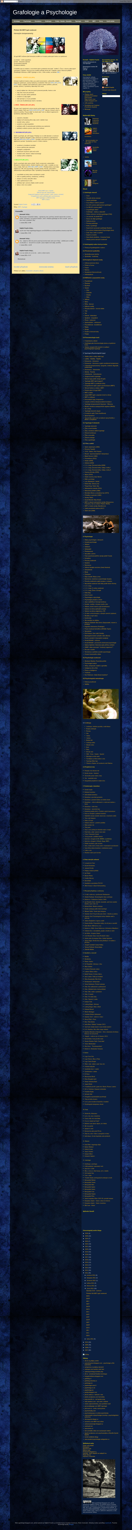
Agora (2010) (89, 474)
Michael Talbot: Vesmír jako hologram (95, 911)
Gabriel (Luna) (89, 1149)
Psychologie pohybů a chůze (93, 599)
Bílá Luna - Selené (90, 1205)
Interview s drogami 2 (91, 841)
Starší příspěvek (71, 267)
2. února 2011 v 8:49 (25, 222)
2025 (87, 1236)
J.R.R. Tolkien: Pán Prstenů (93, 451)
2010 (87, 1342)
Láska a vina (88, 850)
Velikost (87, 299)
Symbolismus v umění (91, 1071)
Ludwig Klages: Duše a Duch (93, 1007)
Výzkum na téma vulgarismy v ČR (95, 611)
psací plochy (92, 254)
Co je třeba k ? (95, 202)
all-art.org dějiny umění (92, 1361)
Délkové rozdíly (89, 306)
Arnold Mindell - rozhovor (92, 640)
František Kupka (89, 1091)
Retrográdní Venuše (90, 1182)
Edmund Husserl (89, 1009)
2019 (87, 1252)
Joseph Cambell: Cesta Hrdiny (94, 945)
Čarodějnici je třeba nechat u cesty (95, 759)
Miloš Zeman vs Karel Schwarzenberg (95, 886)
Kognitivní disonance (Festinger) (94, 626)
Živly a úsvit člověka (91, 428)
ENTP (88, 1306)
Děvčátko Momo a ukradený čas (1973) (97, 493)
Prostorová (92, 251)
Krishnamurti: (92, 981)
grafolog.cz (88, 1378)
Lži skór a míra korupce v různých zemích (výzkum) (100, 613)
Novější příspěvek (21, 267)
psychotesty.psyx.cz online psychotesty (96, 1413)
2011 (86, 1273)
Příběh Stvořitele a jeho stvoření (93, 843)
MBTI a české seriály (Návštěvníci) (95, 506)
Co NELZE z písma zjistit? (94, 207)
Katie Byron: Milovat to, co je (93, 926)
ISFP (34, 110)
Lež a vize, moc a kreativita (92, 1116)
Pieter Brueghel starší (90, 1079)
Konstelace (38, 21)
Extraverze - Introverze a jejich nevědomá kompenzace (101, 363)
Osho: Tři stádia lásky (91, 997)
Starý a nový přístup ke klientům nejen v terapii (98, 829)
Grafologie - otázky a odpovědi (95, 212)
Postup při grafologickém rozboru (95, 247)
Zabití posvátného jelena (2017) (94, 508)
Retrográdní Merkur (90, 1180)
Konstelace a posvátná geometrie (93, 797)
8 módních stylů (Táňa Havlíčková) (95, 413)
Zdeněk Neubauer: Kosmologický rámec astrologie (98, 897)
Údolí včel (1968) (90, 510)
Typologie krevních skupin (92, 411)
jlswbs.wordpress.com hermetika (95, 1397)
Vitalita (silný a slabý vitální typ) (94, 356)
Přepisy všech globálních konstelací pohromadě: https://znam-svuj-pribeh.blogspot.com (91, 97)
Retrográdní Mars (89, 1184)
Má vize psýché (95, 171)
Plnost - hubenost (90, 320)
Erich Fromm (89, 595)
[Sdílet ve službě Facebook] (38, 204)
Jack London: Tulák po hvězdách (94, 976)
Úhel (87, 290)
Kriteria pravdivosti (90, 682)
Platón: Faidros (89, 961)
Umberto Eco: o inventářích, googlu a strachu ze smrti (99, 931)
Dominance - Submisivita (92, 369)
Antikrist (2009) (89, 463)
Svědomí (87, 546)
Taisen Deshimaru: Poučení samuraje (95, 984)
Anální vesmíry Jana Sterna (93, 477)
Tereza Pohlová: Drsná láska (93, 947)
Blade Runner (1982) (91, 456)
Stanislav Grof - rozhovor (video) (94, 1017)
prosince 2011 (91, 1275)
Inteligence (93, 670)
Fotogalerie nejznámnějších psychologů (95, 1096)
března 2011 (91, 1285)
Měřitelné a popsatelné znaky (95, 278)
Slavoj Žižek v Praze (90, 1019)
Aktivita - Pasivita (90, 372)
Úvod (87, 196)
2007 (87, 1350)
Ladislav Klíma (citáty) (91, 971)
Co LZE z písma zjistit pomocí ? (99, 205)
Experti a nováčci (91, 235)
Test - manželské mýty (91, 778)
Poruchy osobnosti (90, 560)
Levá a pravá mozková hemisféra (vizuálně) (97, 1102)
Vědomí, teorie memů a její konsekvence (97, 606)
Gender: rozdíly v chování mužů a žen (96, 604)
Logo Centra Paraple (90, 1061)
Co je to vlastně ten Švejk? (92, 1121)
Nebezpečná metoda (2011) (93, 488)
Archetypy (17, 21)
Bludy (86, 572)
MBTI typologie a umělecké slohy (45, 198)
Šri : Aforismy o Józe (93, 964)
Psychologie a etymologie (92, 597)
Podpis (87, 334)
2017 (87, 1257)
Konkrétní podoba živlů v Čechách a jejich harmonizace (100, 811)
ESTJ (15, 84)
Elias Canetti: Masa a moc (93, 576)
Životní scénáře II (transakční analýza (96, 638)
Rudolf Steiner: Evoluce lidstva (93, 974)
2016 (87, 1259)
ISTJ (59, 83)
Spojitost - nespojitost (91, 318)
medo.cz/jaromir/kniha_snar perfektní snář (98, 1404)
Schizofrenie (88, 569)
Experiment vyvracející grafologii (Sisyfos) (99, 228)
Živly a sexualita (89, 435)
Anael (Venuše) (89, 1151)
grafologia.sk (88, 1383)
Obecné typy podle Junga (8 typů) (95, 379)
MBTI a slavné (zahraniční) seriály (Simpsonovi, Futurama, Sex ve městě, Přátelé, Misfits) (99, 503)
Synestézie (88, 631)
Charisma (88, 574)
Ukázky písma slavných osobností (96, 239)
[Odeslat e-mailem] (32, 204)
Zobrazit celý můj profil (109, 90)
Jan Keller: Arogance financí (92, 933)
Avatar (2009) (89, 460)
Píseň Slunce (87, 1455)
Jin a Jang (88, 408)
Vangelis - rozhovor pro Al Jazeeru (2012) (96, 1036)
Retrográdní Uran (89, 1191)
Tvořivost (87, 672)
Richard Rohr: (94, 906)
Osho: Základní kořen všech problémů (95, 989)
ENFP (36, 167)
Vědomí (87, 544)
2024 (87, 1238)
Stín (87, 733)
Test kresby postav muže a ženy (93, 776)
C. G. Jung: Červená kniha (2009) (95, 465)
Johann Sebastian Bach (91, 1081)
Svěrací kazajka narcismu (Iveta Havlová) (97, 567)
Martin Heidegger (89, 1012)
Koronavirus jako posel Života (93, 1131)
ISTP (42, 110)
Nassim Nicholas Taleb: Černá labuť (94, 1041)
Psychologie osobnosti (93, 657)
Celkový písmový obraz (92, 263)
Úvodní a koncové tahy (92, 331)
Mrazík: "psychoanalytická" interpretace (97, 454)
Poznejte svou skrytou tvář (92, 771)
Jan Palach (87, 873)
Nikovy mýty (86, 1450)
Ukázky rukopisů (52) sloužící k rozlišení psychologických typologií (97, 347)
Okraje (87, 329)
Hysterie (87, 563)
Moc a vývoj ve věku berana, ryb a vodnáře (96, 1171)
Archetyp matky (90, 742)
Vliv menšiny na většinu (92, 620)
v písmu (90, 553)
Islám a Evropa (89, 820)
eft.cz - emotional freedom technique (96, 1374)
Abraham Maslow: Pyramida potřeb (95, 661)
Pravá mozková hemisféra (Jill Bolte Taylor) (98, 629)
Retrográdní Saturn (90, 1189)
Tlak (86, 311)
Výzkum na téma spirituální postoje (95, 609)
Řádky (87, 327)
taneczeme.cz (89, 1428)
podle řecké (96, 909)
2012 (87, 1270)
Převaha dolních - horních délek (94, 308)
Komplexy (88, 558)
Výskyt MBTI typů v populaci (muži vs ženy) (98, 395)
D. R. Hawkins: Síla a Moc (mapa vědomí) (96, 1029)
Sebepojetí (88, 549)
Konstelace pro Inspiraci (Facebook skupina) (92, 106)
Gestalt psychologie (91, 542)
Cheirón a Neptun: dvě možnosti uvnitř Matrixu (99, 763)
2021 (87, 1246)
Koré (87, 747)
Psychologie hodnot (91, 663)
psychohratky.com (90, 1410)
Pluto (87, 749)
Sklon (86, 301)
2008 (87, 1347)
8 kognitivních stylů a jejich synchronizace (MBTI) (100, 385)
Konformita (88, 618)
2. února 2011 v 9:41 (25, 233)
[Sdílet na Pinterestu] (39, 204)
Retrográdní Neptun (90, 1194)
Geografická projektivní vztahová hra (95, 781)
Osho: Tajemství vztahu (91, 999)
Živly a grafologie (90, 440)
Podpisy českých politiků (91, 870)
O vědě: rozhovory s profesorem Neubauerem (97, 894)
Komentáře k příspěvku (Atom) (34, 271)
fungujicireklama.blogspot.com (94, 1376)
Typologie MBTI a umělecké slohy (95, 383)
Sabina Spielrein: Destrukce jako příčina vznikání (99, 645)
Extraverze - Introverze (92, 361)
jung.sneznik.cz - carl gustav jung (95, 1399)
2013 (87, 1267)
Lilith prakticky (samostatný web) (94, 1166)
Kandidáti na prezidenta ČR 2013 (94, 883)
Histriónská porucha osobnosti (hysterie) (96, 121)
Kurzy (101, 21)
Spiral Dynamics (90, 415)
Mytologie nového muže (93, 756)
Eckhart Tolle (88, 1002)
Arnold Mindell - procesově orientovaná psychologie (100, 642)
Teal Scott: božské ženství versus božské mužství (98, 1027)
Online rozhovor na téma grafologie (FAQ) (99, 214)
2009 (87, 1345)
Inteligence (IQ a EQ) (91, 668)
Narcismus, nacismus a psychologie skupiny (98, 579)
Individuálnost (89, 274)
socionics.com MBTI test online (94, 1421)
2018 (87, 1254)
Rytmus (87, 270)
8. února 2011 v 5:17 (25, 255)
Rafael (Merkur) (89, 1147)
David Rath (88, 881)
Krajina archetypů (91, 729)
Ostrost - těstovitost (91, 315)
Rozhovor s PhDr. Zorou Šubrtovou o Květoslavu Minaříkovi (101, 928)
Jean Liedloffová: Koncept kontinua (95, 602)
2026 (87, 1233)
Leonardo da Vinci (90, 863)
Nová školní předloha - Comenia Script (98, 237)
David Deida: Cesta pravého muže (94, 1039)
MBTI (94, 21)
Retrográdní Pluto (89, 1196)
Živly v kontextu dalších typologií (94, 430)
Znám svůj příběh (88, 1445)
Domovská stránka (46, 267)
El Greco (87, 1074)
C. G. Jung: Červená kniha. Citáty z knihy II (98, 470)
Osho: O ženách (89, 994)
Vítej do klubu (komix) (91, 1099)
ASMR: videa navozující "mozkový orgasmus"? (99, 647)
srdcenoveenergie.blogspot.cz (94, 1424)
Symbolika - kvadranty (91, 256)
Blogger (71, 1524)
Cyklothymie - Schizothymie (93, 374)
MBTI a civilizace (90, 397)
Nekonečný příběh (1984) (92, 490)
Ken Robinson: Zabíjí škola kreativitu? (96, 675)
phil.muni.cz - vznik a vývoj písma (95, 1408)
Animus (88, 738)
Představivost (89, 551)
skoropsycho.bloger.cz (91, 1419)
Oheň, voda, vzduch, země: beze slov (95, 1064)
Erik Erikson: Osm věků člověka (94, 633)
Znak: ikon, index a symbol (94, 232)
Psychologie (27, 21)
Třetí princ (88, 827)
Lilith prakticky (89, 103)
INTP (21, 139)
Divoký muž (89, 752)
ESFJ (52, 83)
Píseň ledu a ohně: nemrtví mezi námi (95, 832)
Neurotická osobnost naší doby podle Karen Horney (100, 583)
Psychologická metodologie (94, 678)
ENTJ (28, 139)
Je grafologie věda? (92, 209)
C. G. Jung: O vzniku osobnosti (94, 588)
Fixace (87, 267)
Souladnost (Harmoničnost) (93, 272)
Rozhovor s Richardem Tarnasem (94, 1049)
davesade (22, 214)
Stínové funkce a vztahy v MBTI (94, 388)
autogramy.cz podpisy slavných (94, 1367)
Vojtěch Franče (24, 228)
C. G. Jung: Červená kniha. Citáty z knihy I (98, 467)
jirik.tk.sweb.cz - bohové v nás (94, 1394)
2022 (87, 1244)
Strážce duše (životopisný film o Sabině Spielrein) (98, 938)
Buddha (87, 956)
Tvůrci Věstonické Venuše (92, 834)
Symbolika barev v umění (96, 148)
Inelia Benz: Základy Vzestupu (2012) (95, 1024)
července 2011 (91, 1280)
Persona (88, 731)
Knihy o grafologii (91, 225)
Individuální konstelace (91, 794)
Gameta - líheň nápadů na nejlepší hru (95, 1453)
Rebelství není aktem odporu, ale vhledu (96, 1123)
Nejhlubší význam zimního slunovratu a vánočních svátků (100, 816)
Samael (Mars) (89, 1154)
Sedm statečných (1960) (92, 447)
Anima (88, 736)
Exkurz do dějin (94, 219)
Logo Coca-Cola (89, 1056)
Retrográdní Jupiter (90, 1187)
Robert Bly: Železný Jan (92, 483)
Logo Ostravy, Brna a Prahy (92, 1059)
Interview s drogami (90, 839)
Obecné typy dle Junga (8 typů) (46, 192)
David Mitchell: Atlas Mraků (93, 500)
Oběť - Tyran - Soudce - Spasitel (95, 754)
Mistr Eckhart (88, 966)
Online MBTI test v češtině (45, 191)
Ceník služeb (110, 21)
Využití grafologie (91, 200)
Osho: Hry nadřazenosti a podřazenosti (95, 986)
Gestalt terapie (88, 789)
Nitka (87, 297)
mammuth (108, 1523)
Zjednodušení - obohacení (93, 322)
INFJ (32, 167)
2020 (87, 1249)
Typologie (78, 21)
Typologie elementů (91, 426)
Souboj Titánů (89, 497)
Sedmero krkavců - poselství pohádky (95, 822)
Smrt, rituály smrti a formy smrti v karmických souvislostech (101, 845)
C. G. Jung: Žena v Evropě (93, 590)
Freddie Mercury (89, 878)
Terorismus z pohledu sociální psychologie (97, 652)
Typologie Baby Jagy (92, 761)
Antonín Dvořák (89, 868)
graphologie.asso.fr (90, 1385)
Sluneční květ (87, 1448)
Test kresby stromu (95, 162)
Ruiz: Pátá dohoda (90, 1022)
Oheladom (86, 1447)
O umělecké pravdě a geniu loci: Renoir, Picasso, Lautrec (100, 1086)
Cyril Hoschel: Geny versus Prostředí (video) (97, 936)
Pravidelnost (88, 281)
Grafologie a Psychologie (45, 12)
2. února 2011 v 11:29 (26, 245)
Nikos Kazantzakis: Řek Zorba (93, 979)
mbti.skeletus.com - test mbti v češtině (96, 1401)
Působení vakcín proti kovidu (93, 852)
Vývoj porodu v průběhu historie (94, 836)
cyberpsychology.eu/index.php (94, 1371)
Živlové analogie (90, 437)
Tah (86, 313)
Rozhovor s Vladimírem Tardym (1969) (95, 899)
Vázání (87, 288)
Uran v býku (88, 1175)
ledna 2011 (90, 1339)
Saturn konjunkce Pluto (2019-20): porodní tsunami (99, 1198)
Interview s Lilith (89, 1168)
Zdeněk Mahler (89, 949)
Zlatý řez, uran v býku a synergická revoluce (97, 1133)
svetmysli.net (89, 1426)
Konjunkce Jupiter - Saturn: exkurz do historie (97, 1201)
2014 (87, 1265)
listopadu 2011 (91, 1278)
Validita (87, 157)
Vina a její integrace (90, 818)
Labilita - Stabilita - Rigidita (93, 359)
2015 (87, 1262)
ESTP (38, 110)
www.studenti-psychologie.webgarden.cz (97, 1439)
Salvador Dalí (88, 1094)
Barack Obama (89, 876)
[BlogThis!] (34, 204)
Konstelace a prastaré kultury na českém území (97, 800)
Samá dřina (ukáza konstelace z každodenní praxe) (98, 848)
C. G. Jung (88, 586)
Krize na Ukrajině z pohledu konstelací (95, 813)
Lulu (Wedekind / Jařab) (92, 481)
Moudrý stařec (90, 745)
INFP (29, 167)
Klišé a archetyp (89, 479)
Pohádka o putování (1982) (93, 495)
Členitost (87, 283)
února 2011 (90, 1288)
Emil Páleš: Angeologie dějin (93, 1144)
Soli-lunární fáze (89, 1173)
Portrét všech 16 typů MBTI (93, 390)
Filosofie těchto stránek (93, 198)
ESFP (30, 110)
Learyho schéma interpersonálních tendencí (98, 402)
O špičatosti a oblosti (91, 341)
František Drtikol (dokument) (93, 1014)
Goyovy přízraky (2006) (92, 472)
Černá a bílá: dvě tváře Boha (92, 1118)
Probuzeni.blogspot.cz (89, 1451)
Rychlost (87, 285)
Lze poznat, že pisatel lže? (94, 216)
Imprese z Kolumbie (89, 1456)
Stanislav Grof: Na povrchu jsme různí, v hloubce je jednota (101, 914)
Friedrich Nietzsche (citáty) (92, 969)
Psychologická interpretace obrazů (94, 1104)
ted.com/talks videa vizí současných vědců (98, 1430)
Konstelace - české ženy (91, 806)
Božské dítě (89, 740)
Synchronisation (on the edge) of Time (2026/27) (91, 141)
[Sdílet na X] (36, 204)
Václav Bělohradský (90, 1044)
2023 (87, 1241)
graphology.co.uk (90, 1387)
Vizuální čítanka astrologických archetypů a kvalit (98, 1178)
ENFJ (88, 1296)
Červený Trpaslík (90, 449)
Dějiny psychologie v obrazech (94, 540)
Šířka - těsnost (89, 304)
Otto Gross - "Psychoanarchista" (93, 1046)
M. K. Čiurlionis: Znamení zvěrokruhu (95, 1089)
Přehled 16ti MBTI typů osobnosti (96, 1293)
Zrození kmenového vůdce (93, 654)
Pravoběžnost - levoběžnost (93, 324)
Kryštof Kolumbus (90, 865)
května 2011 (91, 1283)
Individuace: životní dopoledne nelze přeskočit (97, 1136)
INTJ (24, 139)
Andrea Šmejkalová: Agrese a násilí (94, 921)
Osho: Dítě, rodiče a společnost (93, 992)
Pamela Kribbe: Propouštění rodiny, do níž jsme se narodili (101, 923)
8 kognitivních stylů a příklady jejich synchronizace (45, 196)
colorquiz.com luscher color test (94, 1369)
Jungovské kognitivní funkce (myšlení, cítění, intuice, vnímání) (45, 194)
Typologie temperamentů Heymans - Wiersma (99, 404)
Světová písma (90, 221)
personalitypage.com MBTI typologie (96, 1406)
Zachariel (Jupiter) (90, 1156)
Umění (87, 21)
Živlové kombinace (90, 433)
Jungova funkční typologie (93, 376)
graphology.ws (89, 1390)
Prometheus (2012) (91, 458)
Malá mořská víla (89, 825)
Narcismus (88, 565)
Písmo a (87, 670)
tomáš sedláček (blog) (91, 1437)
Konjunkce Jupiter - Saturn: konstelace (95, 1203)
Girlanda (89, 292)
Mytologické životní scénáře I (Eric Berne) (97, 635)
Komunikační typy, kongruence (94, 399)
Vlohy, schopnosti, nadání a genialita (96, 665)
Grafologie (48, 21)
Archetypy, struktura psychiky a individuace (98, 726)
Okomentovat (21, 259)
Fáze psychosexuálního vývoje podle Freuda (98, 556)
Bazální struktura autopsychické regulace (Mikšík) (100, 406)
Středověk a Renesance (91, 1113)
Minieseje (87, 109)
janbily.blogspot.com (91, 1392)
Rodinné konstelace (90, 792)
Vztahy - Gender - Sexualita (63, 21)
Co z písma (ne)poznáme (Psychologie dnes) (100, 230)
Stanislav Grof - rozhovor (94, 1290)
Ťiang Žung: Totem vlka (92, 486)
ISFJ (56, 83)
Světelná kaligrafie (90, 1066)
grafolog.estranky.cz (91, 1381)
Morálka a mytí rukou (91, 615)
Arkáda (88, 295)
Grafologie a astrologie (91, 1164)
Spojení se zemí (89, 1128)
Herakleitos (88, 959)
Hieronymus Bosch (90, 1076)
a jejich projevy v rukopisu (104, 581)
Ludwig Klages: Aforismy (92, 1004)
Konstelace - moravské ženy (92, 809)
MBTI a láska (45, 199)
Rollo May (88, 592)
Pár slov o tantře (90, 649)
